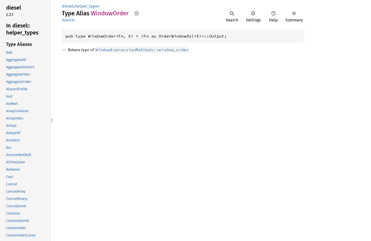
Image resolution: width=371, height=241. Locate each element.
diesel (67, 6)
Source (68, 20)
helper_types (87, 6)
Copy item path (136, 13)
